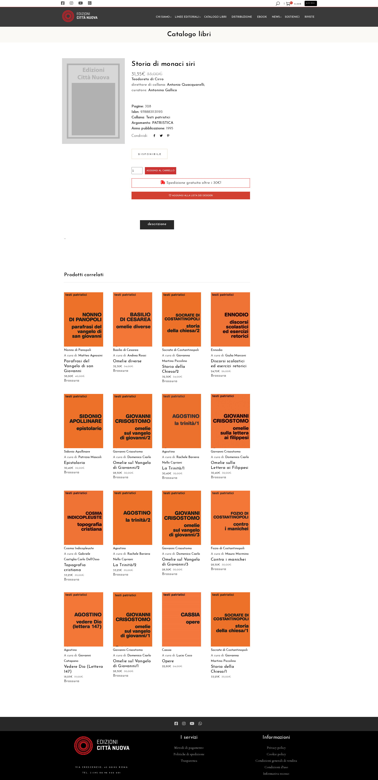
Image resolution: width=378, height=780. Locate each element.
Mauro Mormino (237, 554)
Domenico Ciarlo (139, 457)
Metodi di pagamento (189, 748)
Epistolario (74, 463)
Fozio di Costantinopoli (227, 548)
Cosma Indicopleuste (79, 548)
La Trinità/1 (173, 468)
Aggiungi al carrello (160, 170)
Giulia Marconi (235, 355)
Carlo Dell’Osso (88, 559)
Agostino (168, 451)
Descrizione (157, 224)
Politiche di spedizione (189, 754)
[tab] (157, 224)
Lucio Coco (184, 655)
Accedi (310, 3)
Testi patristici (158, 117)
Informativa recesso (276, 774)
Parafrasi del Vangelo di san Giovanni (78, 366)
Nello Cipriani (172, 462)
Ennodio (216, 350)
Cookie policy (276, 754)
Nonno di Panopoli (77, 350)
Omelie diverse (127, 361)
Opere (168, 661)
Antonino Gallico (162, 90)
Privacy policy (276, 748)
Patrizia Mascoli (89, 457)
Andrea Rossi (136, 355)
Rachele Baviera (187, 457)
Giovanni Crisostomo (128, 451)
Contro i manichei (228, 559)
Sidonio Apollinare (77, 451)
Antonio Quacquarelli (185, 85)
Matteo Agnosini (90, 355)
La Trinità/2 (124, 565)
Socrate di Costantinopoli (180, 350)
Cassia (166, 650)
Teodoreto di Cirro (148, 79)
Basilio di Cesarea (125, 350)
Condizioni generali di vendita (276, 761)
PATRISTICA (162, 123)
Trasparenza (189, 761)
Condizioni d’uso (276, 767)
